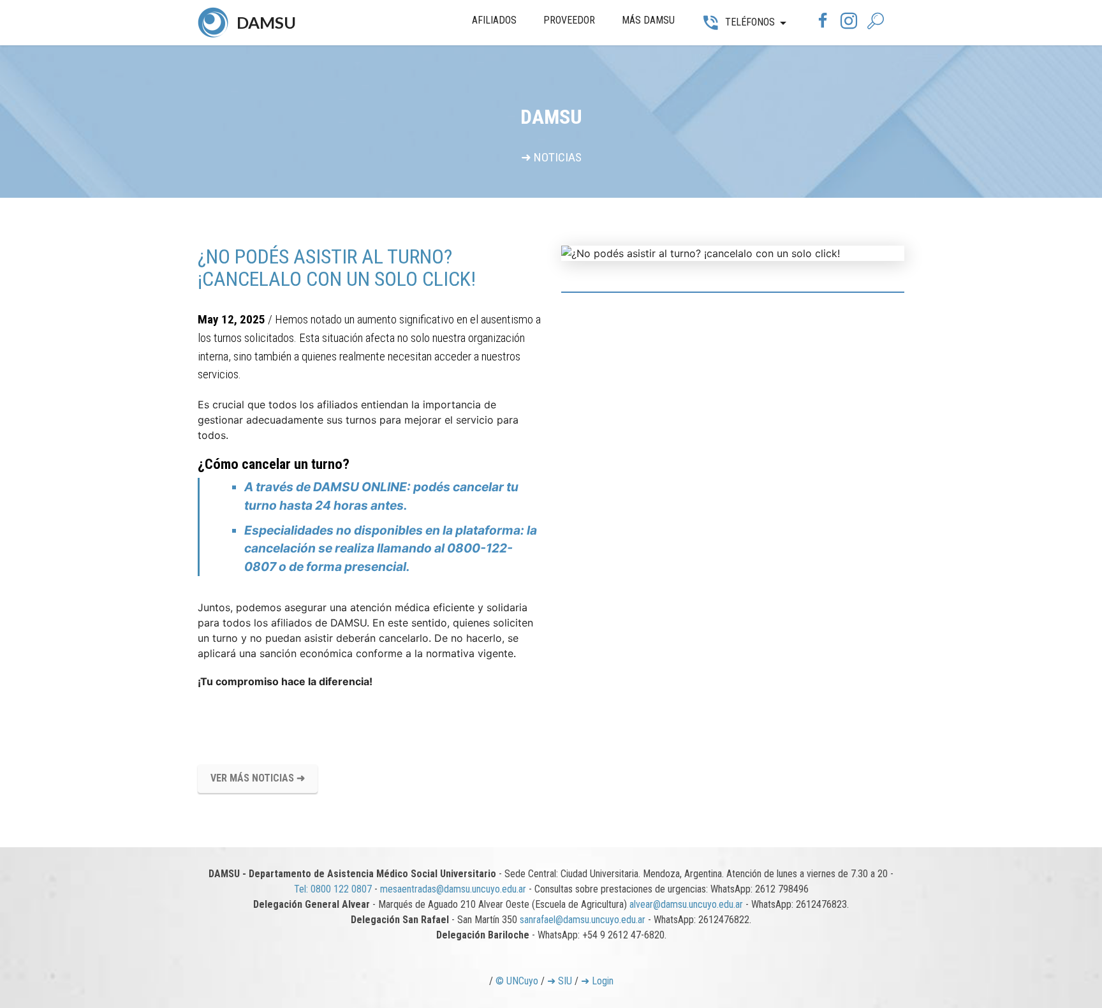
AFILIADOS (494, 20)
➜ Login (597, 981)
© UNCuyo (517, 981)
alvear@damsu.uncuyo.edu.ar (686, 904)
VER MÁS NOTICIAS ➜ (257, 778)
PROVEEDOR (569, 20)
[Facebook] (822, 23)
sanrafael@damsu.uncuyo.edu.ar (582, 920)
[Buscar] (878, 22)
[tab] (732, 292)
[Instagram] (848, 23)
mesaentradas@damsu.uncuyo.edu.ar (453, 889)
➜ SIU (559, 981)
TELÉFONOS (750, 22)
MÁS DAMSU (648, 20)
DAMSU (266, 22)
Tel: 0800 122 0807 (333, 889)
